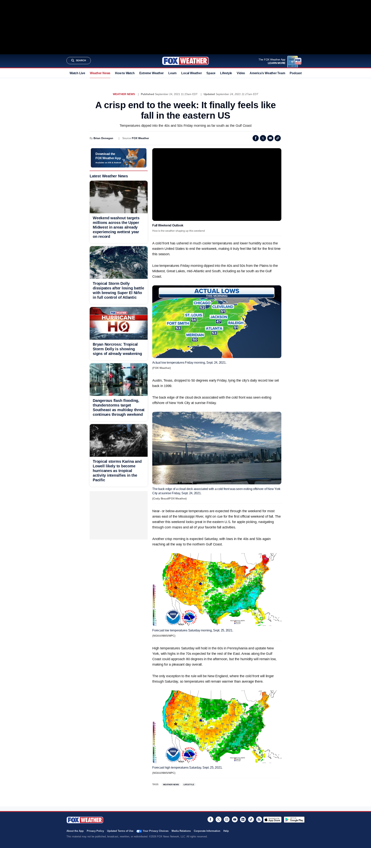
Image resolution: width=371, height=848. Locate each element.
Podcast (295, 73)
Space (210, 73)
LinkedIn (243, 819)
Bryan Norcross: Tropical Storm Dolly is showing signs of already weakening (117, 349)
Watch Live (77, 73)
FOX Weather (140, 138)
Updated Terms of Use (120, 830)
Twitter (263, 138)
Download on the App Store (272, 820)
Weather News (100, 73)
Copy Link (278, 138)
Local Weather (191, 73)
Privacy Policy (95, 830)
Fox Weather (185, 61)
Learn (172, 73)
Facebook (256, 138)
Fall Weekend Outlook (167, 225)
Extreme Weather (151, 73)
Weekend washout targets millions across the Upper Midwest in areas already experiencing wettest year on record (116, 227)
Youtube (235, 819)
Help (226, 830)
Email (270, 138)
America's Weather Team (267, 73)
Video (241, 73)
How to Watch (124, 73)
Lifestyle (226, 73)
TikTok (251, 819)
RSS (259, 819)
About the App (75, 830)
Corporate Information (207, 830)
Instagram (227, 819)
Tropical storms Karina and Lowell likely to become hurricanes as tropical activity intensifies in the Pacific (117, 470)
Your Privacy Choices (155, 830)
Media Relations (181, 830)
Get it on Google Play (294, 820)
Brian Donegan (103, 138)
